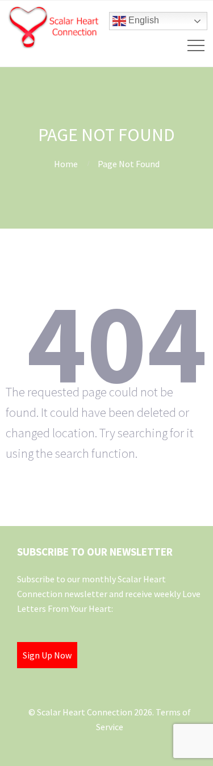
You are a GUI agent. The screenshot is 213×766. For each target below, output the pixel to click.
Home (66, 163)
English (142, 20)
